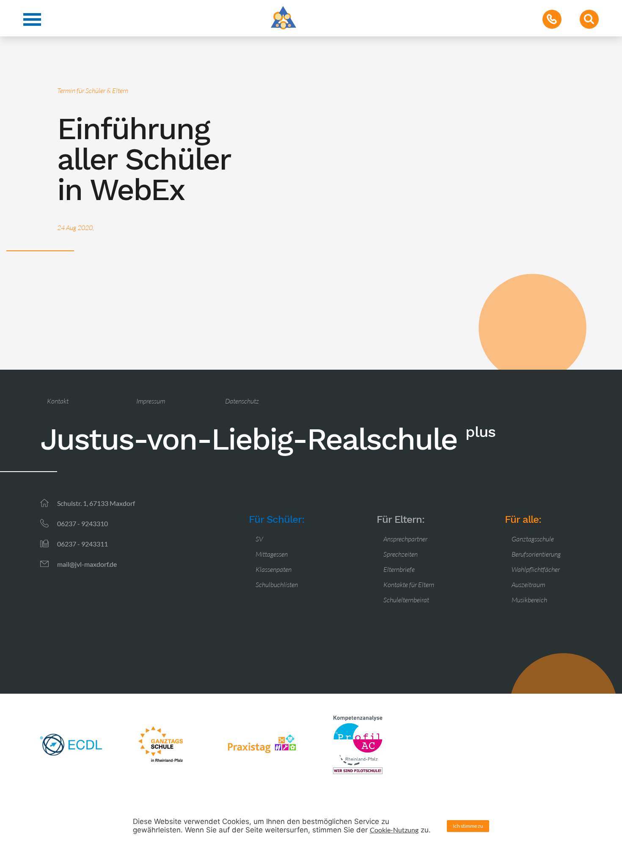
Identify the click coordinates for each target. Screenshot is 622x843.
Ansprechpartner (405, 539)
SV (259, 539)
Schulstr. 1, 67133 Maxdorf (96, 503)
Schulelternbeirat (406, 600)
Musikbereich (529, 600)
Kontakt (58, 401)
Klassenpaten (274, 569)
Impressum (150, 401)
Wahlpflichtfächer (536, 569)
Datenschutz (242, 401)
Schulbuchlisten (277, 584)
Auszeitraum (528, 584)
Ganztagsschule (533, 539)
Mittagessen (272, 554)
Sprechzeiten (400, 554)
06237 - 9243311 (82, 544)
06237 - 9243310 (82, 523)
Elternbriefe (399, 569)
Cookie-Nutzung (394, 830)
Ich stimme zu (468, 826)
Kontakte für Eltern (408, 584)
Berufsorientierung (536, 554)
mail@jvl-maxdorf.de (87, 564)
